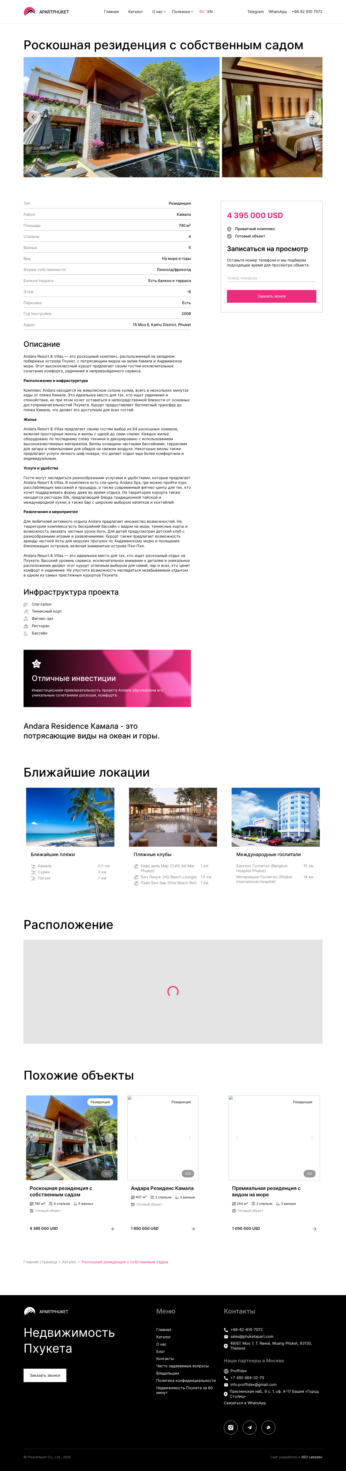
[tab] (65, 1177)
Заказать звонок (271, 296)
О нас (157, 11)
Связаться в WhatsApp (245, 1403)
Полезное (181, 11)
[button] (118, 117)
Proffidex (238, 1370)
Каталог (135, 11)
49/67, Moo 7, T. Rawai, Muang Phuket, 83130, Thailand (271, 1346)
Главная (111, 11)
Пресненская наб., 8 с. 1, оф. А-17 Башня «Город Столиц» (274, 1394)
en (210, 11)
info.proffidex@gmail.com (253, 1384)
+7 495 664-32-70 (247, 1377)
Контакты (165, 1358)
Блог (160, 1351)
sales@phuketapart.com (252, 1336)
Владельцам (167, 1373)
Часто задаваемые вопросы (182, 1365)
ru (202, 11)
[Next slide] (312, 117)
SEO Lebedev (311, 1457)
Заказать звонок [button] (45, 1375)
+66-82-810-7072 (246, 1329)
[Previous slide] (34, 117)
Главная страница (40, 1262)
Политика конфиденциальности (186, 1380)
